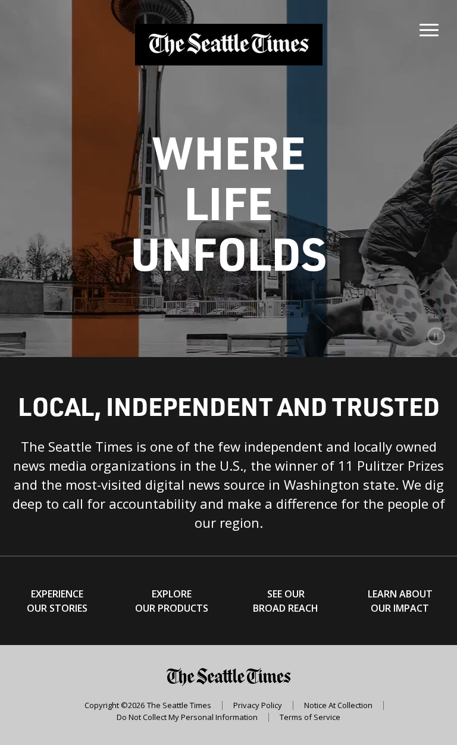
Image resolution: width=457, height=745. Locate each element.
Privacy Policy (257, 705)
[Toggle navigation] (429, 27)
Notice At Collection (338, 705)
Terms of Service (310, 717)
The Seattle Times (179, 705)
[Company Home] (229, 44)
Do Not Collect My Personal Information (187, 717)
